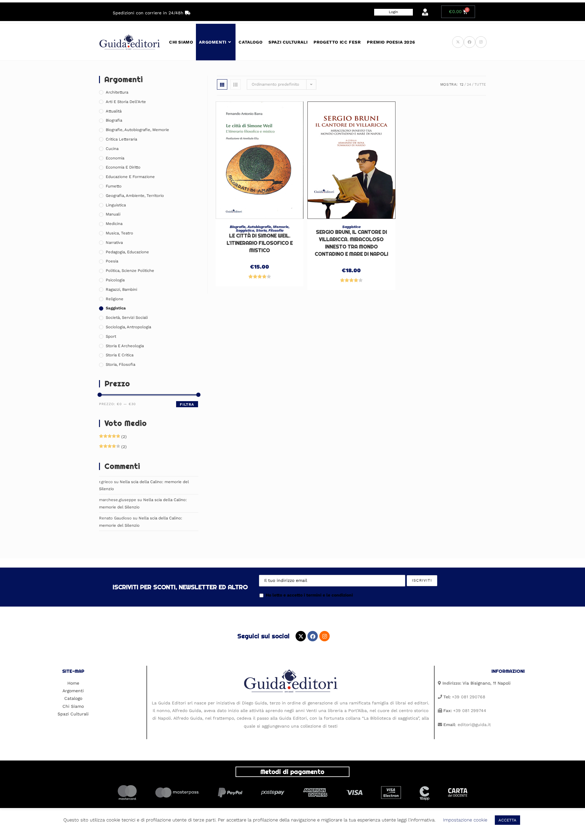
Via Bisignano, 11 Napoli (487, 683)
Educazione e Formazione (130, 176)
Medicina (114, 223)
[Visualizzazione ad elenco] (235, 84)
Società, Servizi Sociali (127, 317)
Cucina (112, 148)
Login (393, 12)
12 (461, 84)
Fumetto (114, 186)
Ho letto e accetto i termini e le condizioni (309, 595)
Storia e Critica (119, 355)
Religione (114, 299)
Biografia (114, 120)
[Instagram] (324, 636)
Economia (115, 158)
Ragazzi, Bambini (121, 289)
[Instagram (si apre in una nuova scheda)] (481, 42)
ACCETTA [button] (507, 820)
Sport (111, 336)
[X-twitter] (301, 636)
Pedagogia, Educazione (127, 252)
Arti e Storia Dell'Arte (126, 101)
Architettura (117, 92)
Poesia (112, 261)
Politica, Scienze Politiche (130, 270)
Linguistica (116, 205)
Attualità (114, 111)
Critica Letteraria (121, 139)
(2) (113, 436)
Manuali (113, 214)
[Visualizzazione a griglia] (222, 84)
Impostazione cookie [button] (465, 820)
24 (469, 84)
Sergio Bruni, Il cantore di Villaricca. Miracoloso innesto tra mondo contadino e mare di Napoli (351, 243)
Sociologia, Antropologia (128, 327)
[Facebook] (312, 636)
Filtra (187, 404)
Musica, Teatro (119, 233)
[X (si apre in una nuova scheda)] (458, 42)
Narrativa (114, 242)
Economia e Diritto (123, 167)
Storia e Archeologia (125, 346)
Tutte (480, 84)
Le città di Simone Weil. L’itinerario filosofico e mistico (260, 243)
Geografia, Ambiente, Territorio (135, 195)
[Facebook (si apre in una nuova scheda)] (469, 42)
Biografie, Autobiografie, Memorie (259, 227)
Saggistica (245, 230)
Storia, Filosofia (269, 230)
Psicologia (115, 280)
